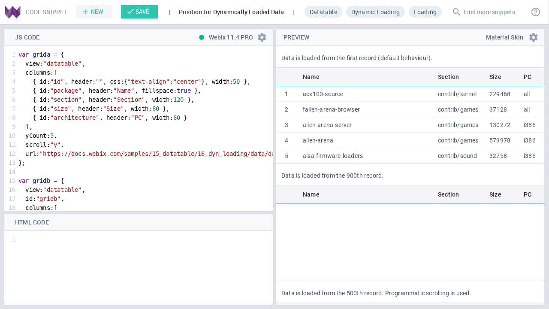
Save (142, 11)
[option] (323, 11)
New (97, 11)
